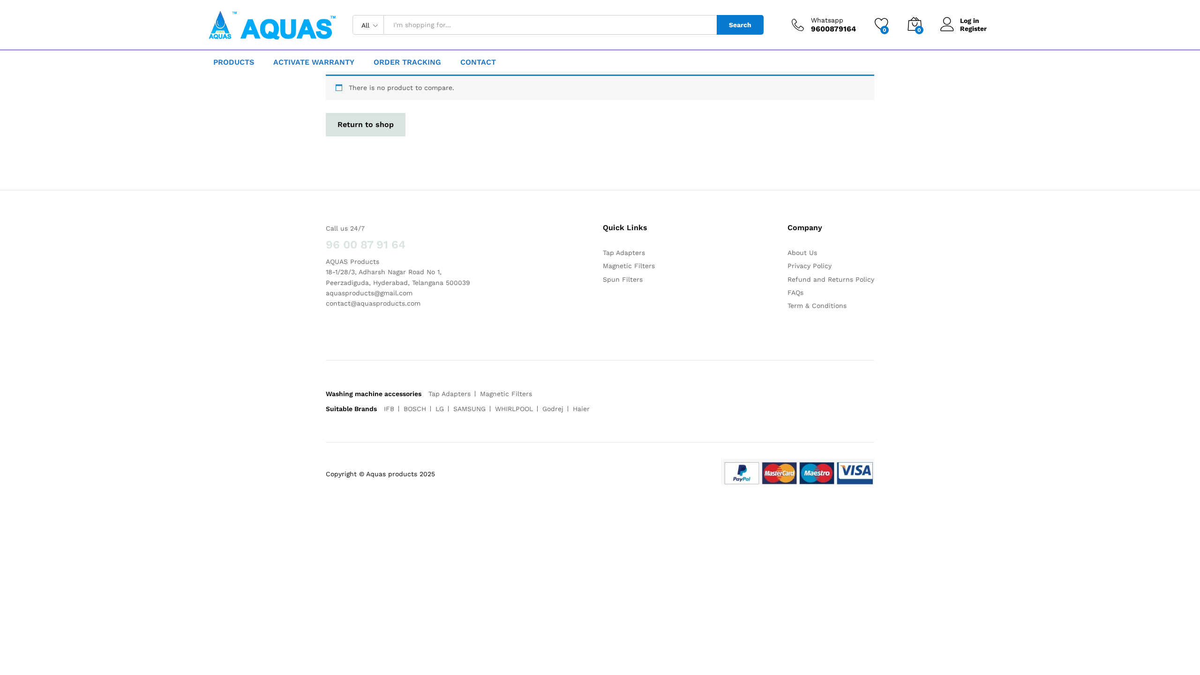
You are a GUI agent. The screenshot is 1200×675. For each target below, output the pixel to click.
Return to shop (366, 124)
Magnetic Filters (629, 266)
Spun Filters (623, 279)
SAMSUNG (469, 408)
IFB (389, 408)
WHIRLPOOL (514, 408)
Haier (581, 408)
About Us (802, 252)
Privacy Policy (810, 266)
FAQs (795, 292)
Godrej (552, 408)
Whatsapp (827, 20)
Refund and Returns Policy (831, 279)
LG (439, 408)
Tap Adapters (624, 252)
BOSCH (415, 408)
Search (740, 25)
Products (233, 62)
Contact (478, 62)
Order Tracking (407, 62)
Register (973, 28)
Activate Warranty (313, 62)
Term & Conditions (817, 305)
